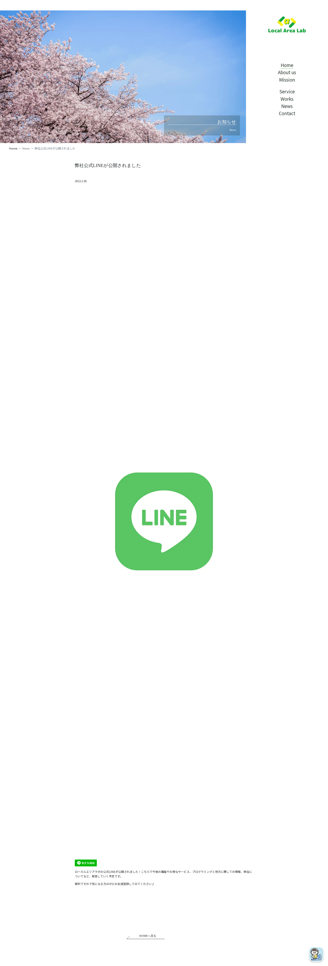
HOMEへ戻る (147, 935)
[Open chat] (316, 954)
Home (13, 148)
